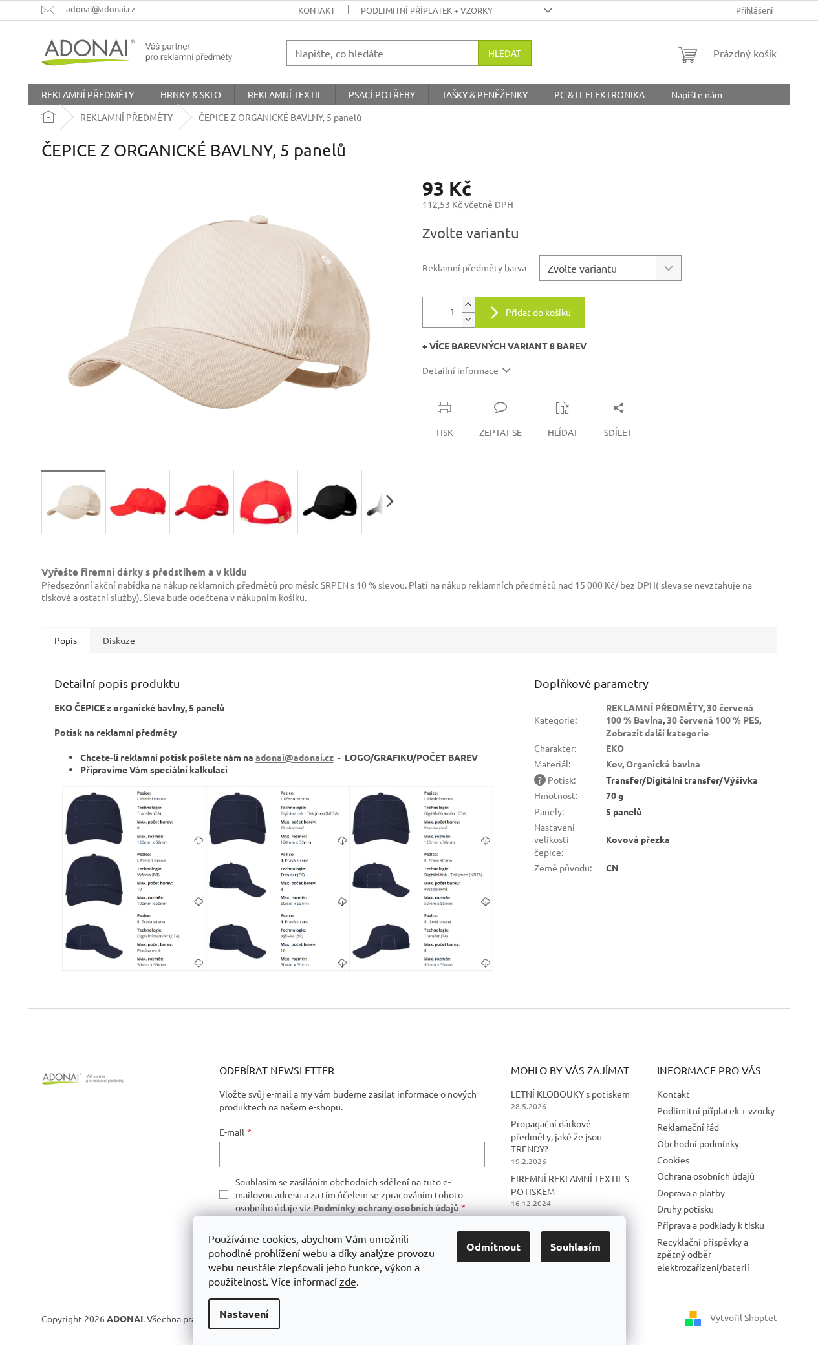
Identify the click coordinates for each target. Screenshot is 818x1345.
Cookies (673, 1159)
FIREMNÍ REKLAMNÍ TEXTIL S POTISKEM (570, 1184)
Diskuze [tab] (119, 640)
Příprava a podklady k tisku (710, 1225)
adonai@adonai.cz (294, 757)
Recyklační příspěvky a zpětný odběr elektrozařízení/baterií (703, 1254)
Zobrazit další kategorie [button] (657, 732)
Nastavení (244, 1313)
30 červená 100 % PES (713, 719)
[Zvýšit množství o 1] (468, 304)
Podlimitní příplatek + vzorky (427, 10)
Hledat (504, 53)
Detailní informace (460, 370)
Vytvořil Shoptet (743, 1317)
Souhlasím (575, 1246)
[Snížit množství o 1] (468, 319)
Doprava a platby (691, 1192)
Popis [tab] (65, 640)
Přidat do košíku (538, 312)
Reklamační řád (688, 1126)
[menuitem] (87, 94)
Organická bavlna (663, 763)
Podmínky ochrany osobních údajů (385, 1207)
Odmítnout (493, 1246)
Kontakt (316, 10)
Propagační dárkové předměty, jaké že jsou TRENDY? (556, 1136)
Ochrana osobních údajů (706, 1176)
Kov (614, 763)
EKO (615, 748)
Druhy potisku (685, 1209)
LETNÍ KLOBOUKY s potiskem (570, 1094)
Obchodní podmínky (698, 1143)
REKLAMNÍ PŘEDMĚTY (654, 707)
